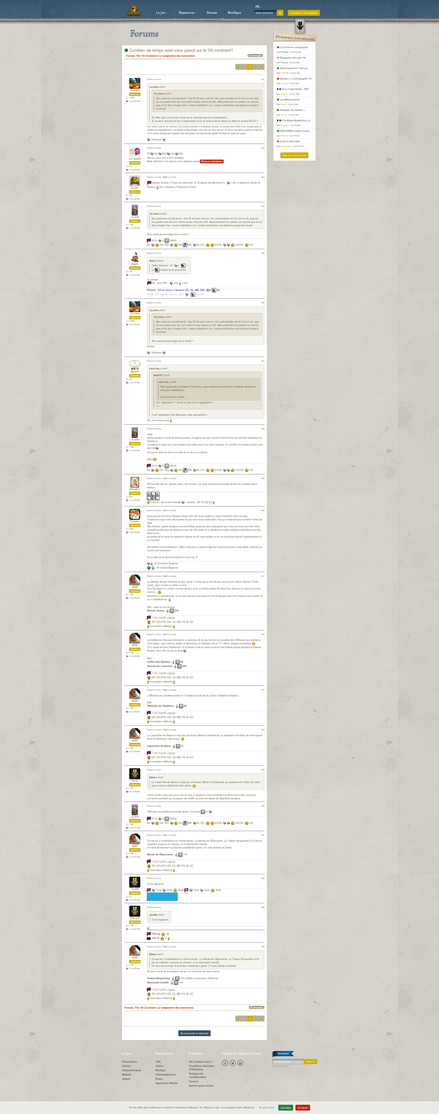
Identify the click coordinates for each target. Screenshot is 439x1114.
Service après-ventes (201, 1085)
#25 (262, 253)
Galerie (126, 1078)
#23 (262, 177)
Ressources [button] (187, 13)
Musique (161, 1070)
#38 (262, 878)
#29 (262, 478)
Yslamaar (135, 90)
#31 (262, 576)
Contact (193, 1081)
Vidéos (160, 1066)
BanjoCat (135, 489)
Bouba (135, 264)
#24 (262, 206)
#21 (262, 79)
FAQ (158, 1061)
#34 (262, 729)
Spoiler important (211, 161)
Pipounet (135, 521)
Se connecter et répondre (194, 1033)
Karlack (134, 918)
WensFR (135, 372)
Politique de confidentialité (197, 1075)
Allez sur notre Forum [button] (294, 155)
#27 (262, 360)
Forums (212, 13)
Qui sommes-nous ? (201, 1061)
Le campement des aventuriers (177, 55)
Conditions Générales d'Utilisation (202, 1067)
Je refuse (303, 1107)
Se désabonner (280, 1066)
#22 (262, 147)
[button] (258, 7)
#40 (262, 946)
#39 (262, 907)
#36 (262, 805)
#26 (262, 302)
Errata (159, 1078)
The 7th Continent (146, 55)
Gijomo (134, 188)
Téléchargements (166, 1074)
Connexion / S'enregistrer (304, 13)
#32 (262, 634)
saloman (153, 87)
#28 (262, 428)
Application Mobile (167, 1083)
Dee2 (134, 781)
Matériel (126, 1074)
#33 (262, 689)
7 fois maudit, (163, 617)
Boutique (234, 13)
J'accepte (286, 1107)
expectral (154, 369)
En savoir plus (267, 1107)
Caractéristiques (131, 1070)
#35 (262, 769)
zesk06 (134, 889)
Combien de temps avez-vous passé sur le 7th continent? (180, 50)
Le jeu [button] (161, 13)
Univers (126, 1066)
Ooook (135, 587)
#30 (262, 510)
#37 (262, 835)
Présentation (129, 1061)
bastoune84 (135, 159)
